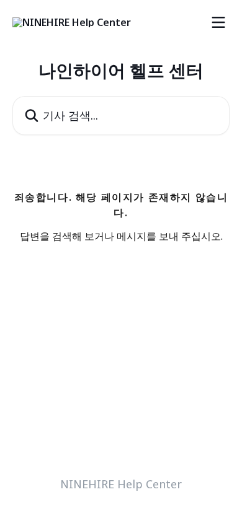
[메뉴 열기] (218, 22)
